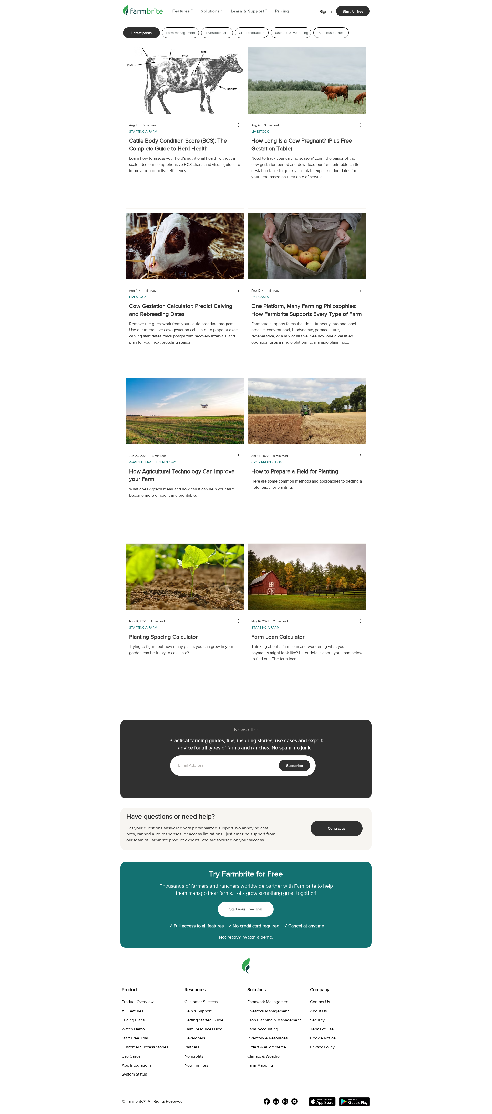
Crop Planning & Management (274, 1020)
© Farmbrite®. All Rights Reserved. (153, 1101)
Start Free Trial (135, 1038)
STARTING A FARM (143, 131)
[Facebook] (267, 1101)
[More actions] (240, 125)
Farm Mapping (260, 1065)
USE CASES (260, 297)
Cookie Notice (323, 1038)
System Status (134, 1074)
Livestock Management (268, 1011)
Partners (191, 1047)
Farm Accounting (262, 1029)
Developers (194, 1038)
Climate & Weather (264, 1056)
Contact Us (320, 1002)
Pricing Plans (133, 1020)
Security (317, 1020)
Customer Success (201, 1002)
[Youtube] (294, 1101)
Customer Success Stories (145, 1047)
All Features (132, 1011)
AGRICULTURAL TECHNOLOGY (152, 462)
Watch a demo (257, 937)
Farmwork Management (268, 1002)
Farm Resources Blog (203, 1029)
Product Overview (138, 1002)
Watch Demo (133, 1029)
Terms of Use (322, 1029)
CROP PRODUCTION (266, 462)
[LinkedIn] (276, 1101)
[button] (182, 11)
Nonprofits (193, 1056)
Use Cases (131, 1056)
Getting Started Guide (203, 1020)
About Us (318, 1011)
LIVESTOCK (260, 131)
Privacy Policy (322, 1047)
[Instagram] (285, 1101)
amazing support (249, 833)
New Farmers (196, 1065)
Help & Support (198, 1011)
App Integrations (136, 1065)
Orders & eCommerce (266, 1047)
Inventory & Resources (267, 1038)
